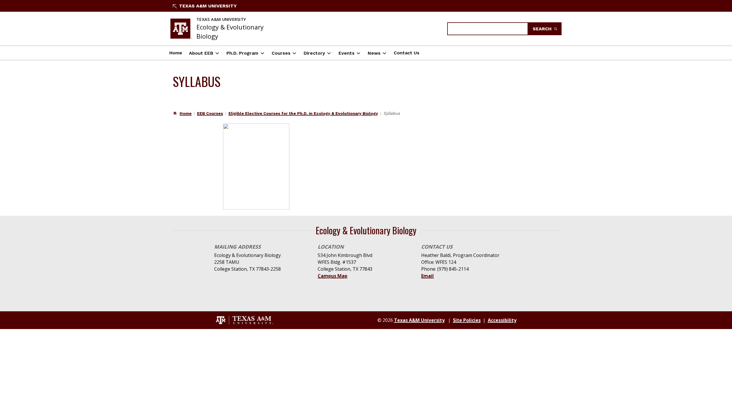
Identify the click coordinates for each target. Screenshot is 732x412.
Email (427, 276)
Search (543, 28)
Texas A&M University (208, 6)
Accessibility (502, 320)
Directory (314, 53)
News (374, 53)
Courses (281, 53)
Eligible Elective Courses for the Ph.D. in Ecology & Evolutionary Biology (303, 113)
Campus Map (332, 276)
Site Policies (467, 320)
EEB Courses (210, 113)
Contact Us (406, 53)
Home (175, 53)
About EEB (201, 53)
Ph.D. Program (242, 53)
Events (347, 53)
